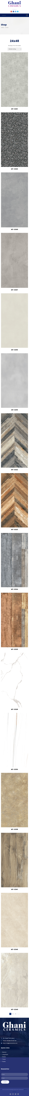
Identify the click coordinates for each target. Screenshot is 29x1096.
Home (2, 27)
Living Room (5, 1054)
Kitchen (4, 1056)
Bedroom (4, 1052)
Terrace (4, 1059)
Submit (5, 1081)
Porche (4, 1061)
